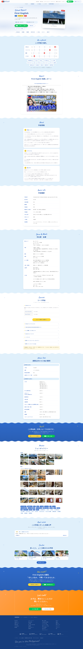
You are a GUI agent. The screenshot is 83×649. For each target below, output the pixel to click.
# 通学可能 (30, 513)
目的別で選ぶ (16, 624)
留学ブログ (57, 623)
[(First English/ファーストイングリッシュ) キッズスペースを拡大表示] (59, 456)
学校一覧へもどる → (41, 562)
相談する (70, 1)
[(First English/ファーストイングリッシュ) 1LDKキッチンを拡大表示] (41, 472)
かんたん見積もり (44, 627)
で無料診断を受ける (48, 584)
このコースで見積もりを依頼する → (41, 319)
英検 (34, 509)
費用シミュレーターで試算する (35, 436)
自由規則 (31, 509)
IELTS (34, 506)
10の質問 (29, 623)
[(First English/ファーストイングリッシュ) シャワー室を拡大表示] (50, 484)
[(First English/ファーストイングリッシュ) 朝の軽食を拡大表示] (24, 500)
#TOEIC (41, 60)
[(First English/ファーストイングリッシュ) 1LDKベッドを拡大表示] (33, 472)
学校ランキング (17, 623)
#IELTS (36, 60)
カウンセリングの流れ (45, 624)
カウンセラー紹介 (44, 623)
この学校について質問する (21, 25)
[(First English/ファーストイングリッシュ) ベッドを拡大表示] (24, 484)
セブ (50, 506)
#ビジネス (39, 62)
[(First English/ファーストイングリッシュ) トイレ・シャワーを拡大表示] (41, 492)
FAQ (56, 628)
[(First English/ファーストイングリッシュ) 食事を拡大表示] (41, 500)
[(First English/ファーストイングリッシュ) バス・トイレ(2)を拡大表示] (59, 472)
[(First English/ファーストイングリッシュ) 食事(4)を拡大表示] (59, 500)
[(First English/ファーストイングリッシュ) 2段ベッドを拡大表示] (33, 492)
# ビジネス (36, 511)
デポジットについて (45, 629)
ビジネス (54, 506)
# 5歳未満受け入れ (42, 509)
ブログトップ (58, 627)
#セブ (35, 62)
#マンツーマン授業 (53, 62)
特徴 (21, 509)
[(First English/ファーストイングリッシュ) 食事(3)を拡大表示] (50, 500)
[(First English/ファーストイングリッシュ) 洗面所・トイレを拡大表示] (59, 484)
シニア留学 (41, 506)
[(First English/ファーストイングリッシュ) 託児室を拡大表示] (24, 462)
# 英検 (22, 513)
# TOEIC (52, 509)
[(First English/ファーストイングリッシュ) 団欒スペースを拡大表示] (59, 492)
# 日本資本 (59, 511)
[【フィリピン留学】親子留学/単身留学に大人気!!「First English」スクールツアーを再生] (41, 103)
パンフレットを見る (20, 28)
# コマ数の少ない (57, 509)
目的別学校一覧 (26, 509)
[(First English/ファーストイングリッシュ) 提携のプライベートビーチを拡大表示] (50, 462)
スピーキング (46, 506)
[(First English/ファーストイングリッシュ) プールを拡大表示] (24, 478)
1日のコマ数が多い (23, 506)
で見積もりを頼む (48, 436)
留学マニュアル (58, 624)
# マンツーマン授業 (48, 511)
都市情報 (16, 627)
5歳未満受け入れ (30, 506)
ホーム (15, 7)
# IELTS (48, 509)
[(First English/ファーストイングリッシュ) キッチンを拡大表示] (41, 484)
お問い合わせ (44, 628)
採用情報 (29, 628)
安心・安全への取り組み (31, 624)
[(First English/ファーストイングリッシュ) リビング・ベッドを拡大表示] (33, 484)
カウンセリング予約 (48, 609)
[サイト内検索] (65, 1)
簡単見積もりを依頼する (34, 584)
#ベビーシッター (45, 62)
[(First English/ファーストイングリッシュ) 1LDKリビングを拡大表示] (24, 472)
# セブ (32, 511)
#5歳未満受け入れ (30, 60)
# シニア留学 (22, 511)
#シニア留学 (53, 60)
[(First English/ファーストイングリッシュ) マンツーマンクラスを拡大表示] (41, 456)
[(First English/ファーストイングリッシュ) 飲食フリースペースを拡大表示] (41, 462)
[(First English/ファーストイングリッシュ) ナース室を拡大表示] (33, 462)
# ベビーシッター (42, 511)
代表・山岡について (31, 627)
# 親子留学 (25, 513)
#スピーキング (29, 62)
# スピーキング (28, 511)
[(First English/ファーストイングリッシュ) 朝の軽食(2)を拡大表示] (33, 500)
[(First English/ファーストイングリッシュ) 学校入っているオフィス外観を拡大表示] (33, 456)
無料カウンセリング (78, 1)
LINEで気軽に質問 (35, 609)
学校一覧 (18, 7)
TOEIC (38, 506)
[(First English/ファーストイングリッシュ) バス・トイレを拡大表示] (50, 472)
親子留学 (37, 509)
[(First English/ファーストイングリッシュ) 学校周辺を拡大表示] (24, 456)
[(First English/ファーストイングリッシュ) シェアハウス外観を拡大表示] (24, 492)
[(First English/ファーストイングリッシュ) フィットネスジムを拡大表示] (41, 478)
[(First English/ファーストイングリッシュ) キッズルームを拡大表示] (33, 478)
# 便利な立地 (54, 511)
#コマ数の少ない (46, 60)
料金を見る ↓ (32, 25)
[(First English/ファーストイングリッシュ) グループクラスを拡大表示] (50, 456)
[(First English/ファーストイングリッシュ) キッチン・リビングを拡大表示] (50, 492)
